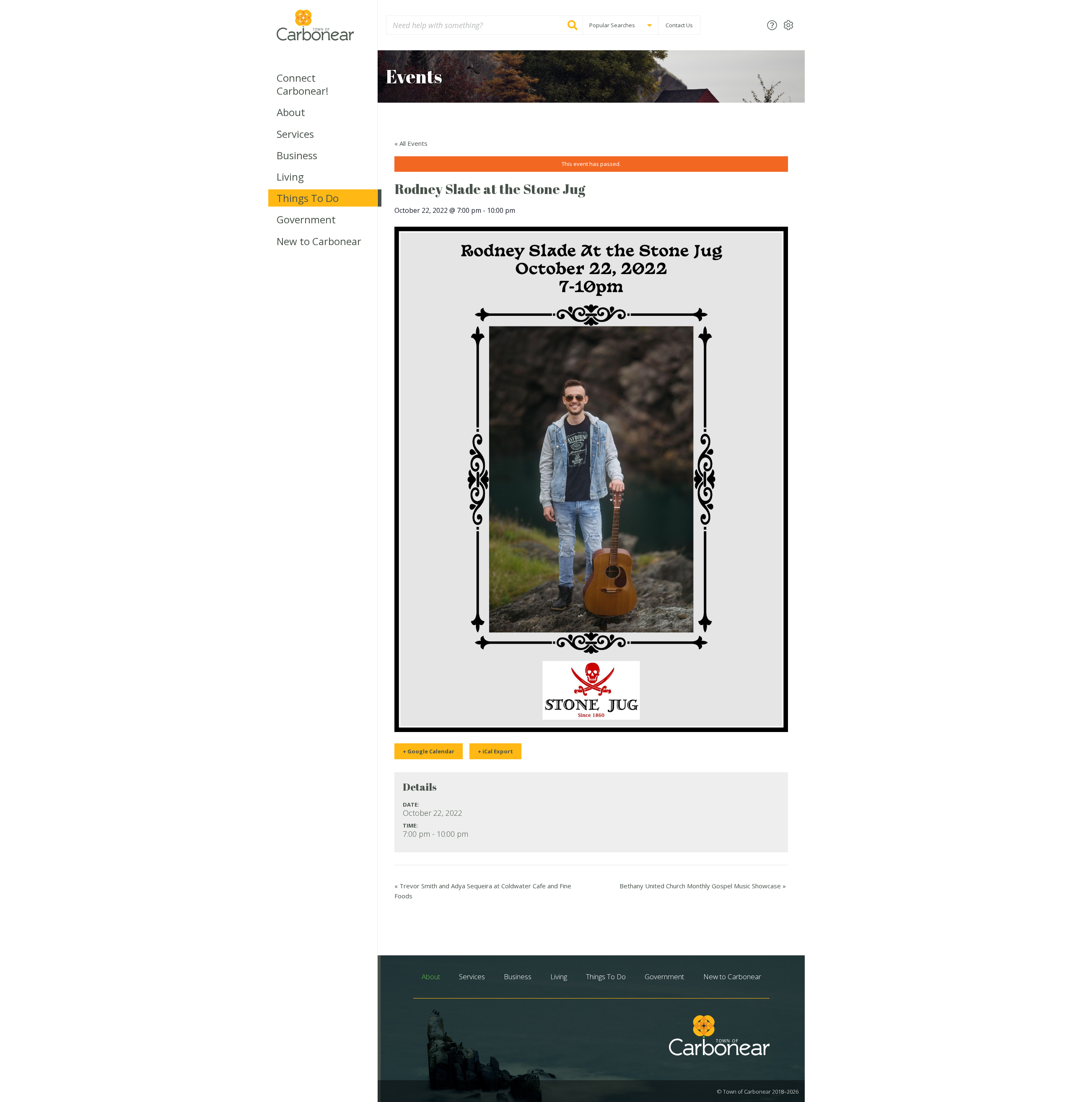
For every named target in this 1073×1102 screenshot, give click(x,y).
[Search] (572, 25)
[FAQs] (772, 25)
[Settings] (788, 25)
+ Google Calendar (428, 751)
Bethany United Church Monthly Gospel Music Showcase (702, 886)
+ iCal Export (495, 751)
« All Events (411, 143)
